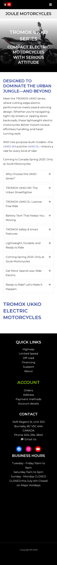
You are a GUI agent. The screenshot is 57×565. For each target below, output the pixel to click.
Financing (28, 362)
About (28, 371)
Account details (28, 403)
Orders (28, 390)
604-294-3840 (33, 434)
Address (28, 394)
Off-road (28, 358)
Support (28, 366)
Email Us (30, 439)
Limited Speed (28, 353)
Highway (28, 349)
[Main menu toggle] (50, 4)
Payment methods (28, 399)
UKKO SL (33, 146)
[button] (28, 176)
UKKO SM (9, 146)
